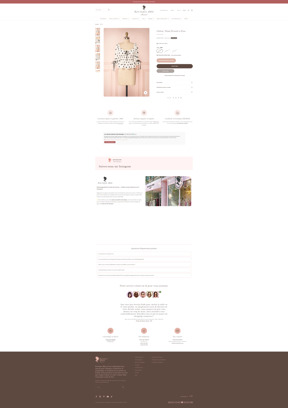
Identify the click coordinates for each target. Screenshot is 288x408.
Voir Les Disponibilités (176, 55)
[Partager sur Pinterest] (178, 97)
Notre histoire (138, 370)
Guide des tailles (139, 357)
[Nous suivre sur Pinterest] (104, 397)
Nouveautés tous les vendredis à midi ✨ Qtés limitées (144, 1)
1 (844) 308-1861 (144, 343)
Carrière (137, 372)
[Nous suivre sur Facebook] (96, 397)
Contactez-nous (164, 10)
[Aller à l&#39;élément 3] (97, 48)
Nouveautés (103, 18)
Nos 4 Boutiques (176, 18)
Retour (172, 10)
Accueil (97, 24)
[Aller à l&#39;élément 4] (97, 57)
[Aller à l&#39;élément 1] (97, 32)
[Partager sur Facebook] (173, 97)
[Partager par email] (181, 97)
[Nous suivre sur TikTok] (112, 397)
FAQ (136, 375)
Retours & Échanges (140, 362)
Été (143, 18)
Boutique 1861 (160, 34)
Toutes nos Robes (113, 18)
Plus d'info (120, 123)
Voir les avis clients (110, 142)
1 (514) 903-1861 (144, 344)
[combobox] (101, 10)
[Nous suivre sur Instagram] (100, 397)
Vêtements (125, 18)
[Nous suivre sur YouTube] (108, 397)
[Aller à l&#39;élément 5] (97, 65)
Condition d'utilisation (157, 362)
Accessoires (135, 18)
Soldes (186, 18)
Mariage (150, 18)
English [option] (184, 10)
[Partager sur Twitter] (176, 97)
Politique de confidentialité (158, 359)
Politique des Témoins (157, 357)
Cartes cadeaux (138, 359)
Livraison (137, 365)
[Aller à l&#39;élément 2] (97, 40)
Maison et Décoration (162, 18)
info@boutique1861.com (178, 343)
